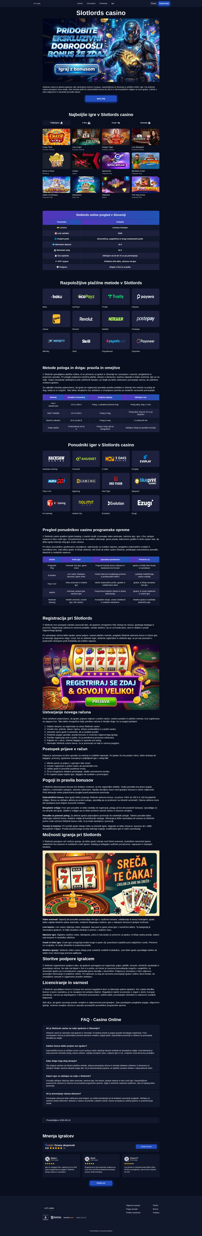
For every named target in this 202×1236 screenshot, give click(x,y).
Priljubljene (54, 123)
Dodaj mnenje (146, 1146)
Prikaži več (101, 1183)
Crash (114, 123)
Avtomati (143, 123)
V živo (84, 123)
